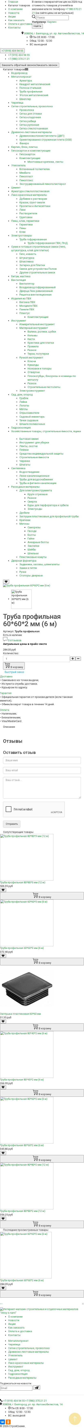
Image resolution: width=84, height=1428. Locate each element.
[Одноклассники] (8, 1421)
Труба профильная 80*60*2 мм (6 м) (22, 1145)
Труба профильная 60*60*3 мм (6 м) (22, 947)
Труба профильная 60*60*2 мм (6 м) (22, 1280)
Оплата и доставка (20, 23)
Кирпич (51, 21)
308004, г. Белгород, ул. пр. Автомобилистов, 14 (54, 33)
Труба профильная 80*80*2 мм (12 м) (22, 1211)
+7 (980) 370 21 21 (19, 58)
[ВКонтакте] (2, 1421)
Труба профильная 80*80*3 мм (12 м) (22, 882)
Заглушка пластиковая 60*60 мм (20, 1013)
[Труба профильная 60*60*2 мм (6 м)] (26, 585)
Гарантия (5, 693)
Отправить (12, 824)
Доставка (6, 676)
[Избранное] (6, 582)
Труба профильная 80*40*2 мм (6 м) (22, 1079)
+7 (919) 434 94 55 (12, 50)
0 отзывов (14, 640)
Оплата (4, 709)
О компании (15, 9)
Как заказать (16, 20)
